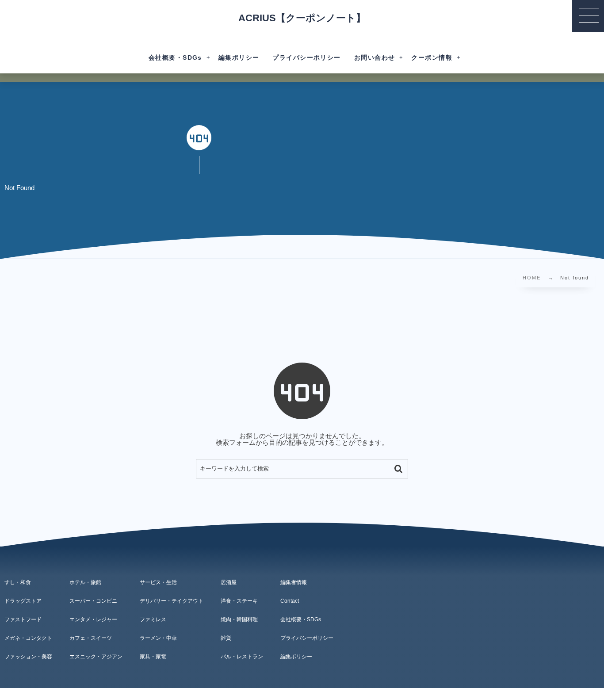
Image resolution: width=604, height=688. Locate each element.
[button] (588, 16)
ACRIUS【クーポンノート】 (302, 18)
